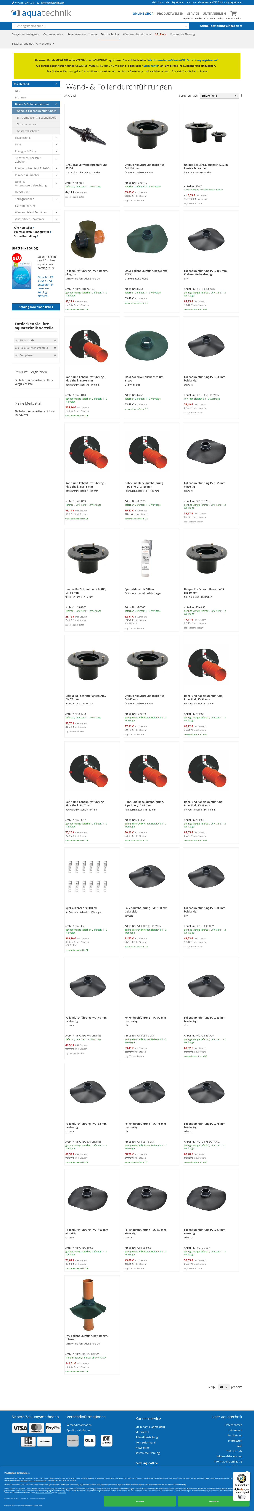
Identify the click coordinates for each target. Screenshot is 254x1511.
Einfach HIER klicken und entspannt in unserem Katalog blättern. (46, 286)
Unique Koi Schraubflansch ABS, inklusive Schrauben (206, 166)
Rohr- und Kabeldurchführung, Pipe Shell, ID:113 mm (85, 484)
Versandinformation (79, 1425)
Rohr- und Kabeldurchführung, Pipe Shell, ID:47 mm (85, 803)
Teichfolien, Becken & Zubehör (28, 159)
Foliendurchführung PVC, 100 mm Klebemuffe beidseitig (205, 272)
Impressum (235, 1440)
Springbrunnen (24, 199)
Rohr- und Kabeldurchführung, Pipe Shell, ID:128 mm (144, 484)
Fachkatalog (235, 1435)
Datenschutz (234, 1451)
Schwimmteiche (25, 205)
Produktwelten (170, 14)
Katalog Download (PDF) (36, 307)
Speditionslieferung (79, 1430)
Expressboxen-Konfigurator (32, 232)
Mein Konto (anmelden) (150, 1427)
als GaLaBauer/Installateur (31, 348)
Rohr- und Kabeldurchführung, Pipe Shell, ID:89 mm (203, 803)
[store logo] (41, 13)
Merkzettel (142, 1432)
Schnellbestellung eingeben (220, 26)
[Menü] (248, 1474)
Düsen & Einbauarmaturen (32, 104)
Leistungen (235, 1430)
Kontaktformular (146, 1442)
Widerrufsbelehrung (229, 1456)
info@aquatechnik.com (52, 2)
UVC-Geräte (22, 192)
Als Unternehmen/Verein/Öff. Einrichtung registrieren (214, 2)
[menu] (127, 39)
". (218, 60)
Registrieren (178, 2)
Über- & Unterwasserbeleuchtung (31, 183)
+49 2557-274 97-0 (24, 2)
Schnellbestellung (25, 236)
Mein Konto (157, 2)
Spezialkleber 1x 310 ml (140, 589)
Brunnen (20, 97)
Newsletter (142, 1447)
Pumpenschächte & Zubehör (33, 168)
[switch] (241, 1497)
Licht (18, 144)
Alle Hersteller (23, 227)
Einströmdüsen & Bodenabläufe (36, 117)
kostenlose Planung (148, 1453)
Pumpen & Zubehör (27, 175)
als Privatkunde (24, 340)
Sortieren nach (188, 95)
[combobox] (100, 26)
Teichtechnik (22, 84)
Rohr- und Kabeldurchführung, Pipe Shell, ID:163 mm (85, 378)
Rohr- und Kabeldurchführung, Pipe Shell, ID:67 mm (144, 803)
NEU (17, 90)
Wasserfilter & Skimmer (29, 219)
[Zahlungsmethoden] (36, 1446)
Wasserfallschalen (28, 131)
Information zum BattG (228, 1461)
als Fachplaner (24, 355)
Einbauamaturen (27, 124)
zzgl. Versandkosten (74, 196)
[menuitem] (24, 34)
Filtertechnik (22, 137)
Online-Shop (143, 14)
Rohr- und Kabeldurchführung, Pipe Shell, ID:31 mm (203, 697)
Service (193, 14)
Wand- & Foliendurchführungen (37, 111)
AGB (239, 1446)
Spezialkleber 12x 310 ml (81, 908)
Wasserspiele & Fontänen (31, 212)
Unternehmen (214, 14)
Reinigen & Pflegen (26, 151)
